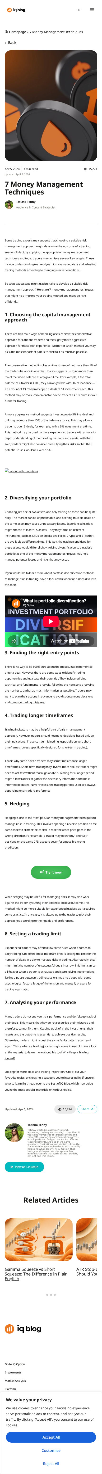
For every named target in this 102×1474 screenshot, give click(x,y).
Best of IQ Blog (60, 1083)
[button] (91, 10)
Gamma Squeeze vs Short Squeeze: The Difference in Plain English (36, 1273)
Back (11, 42)
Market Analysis (15, 1381)
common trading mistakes (27, 702)
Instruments (13, 1372)
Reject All (51, 1463)
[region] (51, 1433)
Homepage (17, 32)
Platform (10, 1389)
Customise (51, 1450)
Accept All (51, 1437)
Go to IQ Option (15, 1364)
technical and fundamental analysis (27, 685)
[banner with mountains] (21, 471)
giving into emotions (81, 972)
